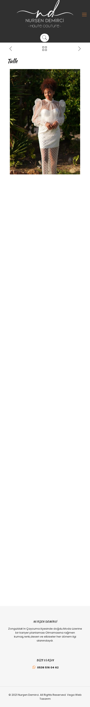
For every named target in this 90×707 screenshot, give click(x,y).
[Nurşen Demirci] (45, 14)
